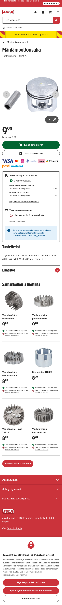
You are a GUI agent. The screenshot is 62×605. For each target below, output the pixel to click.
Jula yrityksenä (11, 489)
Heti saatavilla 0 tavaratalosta (16, 334)
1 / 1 (49, 119)
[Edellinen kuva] (6, 94)
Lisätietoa (9, 270)
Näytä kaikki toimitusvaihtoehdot (24, 201)
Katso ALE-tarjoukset (37, 34)
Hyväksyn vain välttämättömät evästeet (31, 590)
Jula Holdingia (14, 528)
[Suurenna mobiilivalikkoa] (58, 12)
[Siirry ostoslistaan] (43, 12)
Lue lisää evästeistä (29, 572)
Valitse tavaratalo (14, 27)
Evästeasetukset (31, 598)
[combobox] (31, 20)
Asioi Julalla (9, 479)
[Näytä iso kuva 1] (31, 94)
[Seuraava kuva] (55, 94)
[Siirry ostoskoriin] (50, 12)
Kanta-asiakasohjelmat (16, 498)
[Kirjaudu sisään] (35, 12)
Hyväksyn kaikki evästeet (31, 582)
